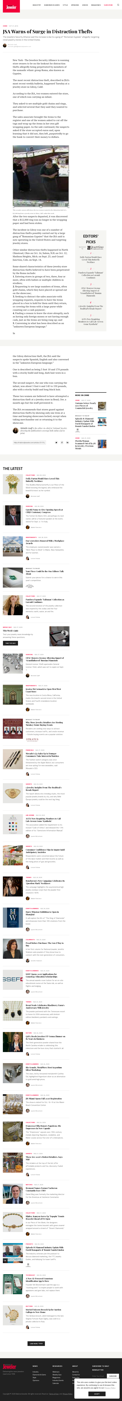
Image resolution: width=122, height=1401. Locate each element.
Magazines (96, 5)
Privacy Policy (67, 1394)
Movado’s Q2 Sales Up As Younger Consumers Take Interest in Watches (42, 754)
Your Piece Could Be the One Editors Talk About (45, 572)
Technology (30, 1275)
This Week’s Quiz (10, 630)
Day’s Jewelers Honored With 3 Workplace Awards (45, 542)
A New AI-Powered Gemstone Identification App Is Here (39, 1279)
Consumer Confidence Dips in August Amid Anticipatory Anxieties (45, 850)
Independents (31, 537)
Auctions (29, 1306)
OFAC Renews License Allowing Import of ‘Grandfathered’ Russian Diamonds (90, 292)
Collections (30, 475)
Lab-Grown (30, 815)
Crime (5, 26)
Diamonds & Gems (52, 5)
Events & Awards (32, 908)
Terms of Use (54, 1394)
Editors (29, 1033)
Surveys (29, 784)
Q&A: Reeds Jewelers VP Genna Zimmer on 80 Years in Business (45, 1037)
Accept (97, 1394)
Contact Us (76, 1374)
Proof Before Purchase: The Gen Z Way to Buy (45, 944)
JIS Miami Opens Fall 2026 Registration (44, 1098)
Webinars (56, 1371)
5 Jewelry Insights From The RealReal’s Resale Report (91, 307)
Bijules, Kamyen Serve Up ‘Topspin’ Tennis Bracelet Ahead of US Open (45, 1217)
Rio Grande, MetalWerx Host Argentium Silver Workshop (44, 1068)
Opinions (75, 5)
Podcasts (29, 1244)
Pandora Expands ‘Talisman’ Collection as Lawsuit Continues (90, 275)
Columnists (30, 940)
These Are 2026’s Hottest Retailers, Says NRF (44, 1158)
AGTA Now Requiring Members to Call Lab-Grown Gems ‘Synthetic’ (90, 321)
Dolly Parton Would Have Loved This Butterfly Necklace (91, 259)
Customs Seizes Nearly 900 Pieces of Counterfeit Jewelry (85, 405)
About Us (75, 1371)
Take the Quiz (10, 643)
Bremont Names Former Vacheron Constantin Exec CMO (41, 1189)
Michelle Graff (12, 45)
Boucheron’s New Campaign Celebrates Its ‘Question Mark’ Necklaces (45, 882)
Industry (37, 5)
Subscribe (108, 5)
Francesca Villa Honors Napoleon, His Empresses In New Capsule (43, 1127)
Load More (36, 1343)
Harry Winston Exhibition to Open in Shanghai (42, 913)
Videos (85, 5)
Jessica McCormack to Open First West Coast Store (43, 690)
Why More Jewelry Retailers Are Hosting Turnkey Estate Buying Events (44, 723)
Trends (28, 877)
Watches (29, 1185)
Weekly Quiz (57, 1374)
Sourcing (29, 506)
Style (65, 5)
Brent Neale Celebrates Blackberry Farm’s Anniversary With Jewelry (45, 1006)
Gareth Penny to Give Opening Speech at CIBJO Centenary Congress (44, 510)
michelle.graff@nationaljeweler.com (19, 46)
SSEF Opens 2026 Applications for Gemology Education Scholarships (41, 975)
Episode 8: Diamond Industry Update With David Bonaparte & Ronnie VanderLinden (85, 422)
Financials (30, 750)
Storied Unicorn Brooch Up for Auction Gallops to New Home (43, 1310)
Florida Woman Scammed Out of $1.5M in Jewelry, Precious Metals (85, 445)
